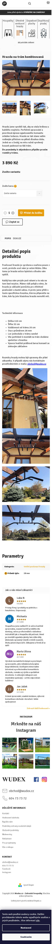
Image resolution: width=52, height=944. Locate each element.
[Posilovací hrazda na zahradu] (26, 522)
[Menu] (4, 3)
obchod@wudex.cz (36, 363)
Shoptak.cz (37, 901)
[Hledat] (29, 3)
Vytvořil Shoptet (28, 885)
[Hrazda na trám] (26, 445)
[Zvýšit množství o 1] (13, 213)
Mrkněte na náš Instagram (26, 727)
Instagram (6, 872)
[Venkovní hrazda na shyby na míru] (24, 398)
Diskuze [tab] (17, 238)
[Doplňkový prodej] (43, 33)
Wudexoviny (7, 834)
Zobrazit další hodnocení (37, 708)
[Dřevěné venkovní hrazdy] (19, 33)
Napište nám (7, 822)
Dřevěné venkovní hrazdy (20, 22)
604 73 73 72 (8, 865)
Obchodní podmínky (10, 830)
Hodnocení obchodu (10, 817)
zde (38, 920)
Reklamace (7, 838)
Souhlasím (26, 937)
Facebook (6, 869)
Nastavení (26, 927)
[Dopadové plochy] (31, 33)
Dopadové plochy (31, 22)
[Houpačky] (8, 33)
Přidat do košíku (33, 212)
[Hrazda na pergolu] (26, 484)
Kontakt (5, 813)
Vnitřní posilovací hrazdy (34, 566)
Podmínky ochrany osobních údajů (16, 826)
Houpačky (8, 20)
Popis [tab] (8, 238)
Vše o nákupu (7, 847)
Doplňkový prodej (43, 22)
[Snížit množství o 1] (5, 213)
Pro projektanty (9, 843)
